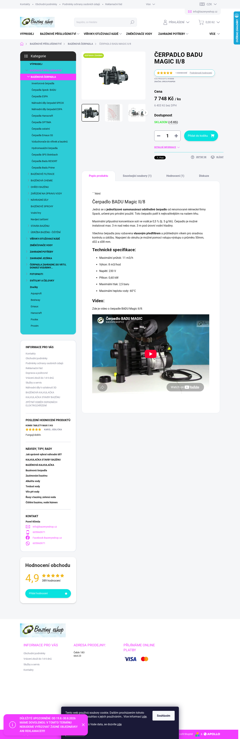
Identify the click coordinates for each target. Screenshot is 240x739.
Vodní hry (36, 212)
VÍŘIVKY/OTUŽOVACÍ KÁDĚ (45, 238)
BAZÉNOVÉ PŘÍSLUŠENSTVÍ (45, 70)
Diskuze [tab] (204, 175)
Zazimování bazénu (36, 475)
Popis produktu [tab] (98, 175)
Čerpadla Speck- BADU (44, 89)
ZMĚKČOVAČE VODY (41, 245)
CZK (209, 4)
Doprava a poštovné (37, 373)
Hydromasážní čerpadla (45, 148)
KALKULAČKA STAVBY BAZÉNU (43, 397)
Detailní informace (165, 147)
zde (144, 716)
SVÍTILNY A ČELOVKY (42, 280)
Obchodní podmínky (46, 4)
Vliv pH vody (32, 491)
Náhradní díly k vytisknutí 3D (41, 387)
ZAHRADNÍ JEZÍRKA (41, 258)
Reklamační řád (113, 4)
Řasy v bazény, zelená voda (41, 497)
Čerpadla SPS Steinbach (45, 154)
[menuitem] (28, 34)
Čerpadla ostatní (41, 128)
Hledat (132, 22)
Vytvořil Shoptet (184, 734)
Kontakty (25, 4)
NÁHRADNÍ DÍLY (39, 199)
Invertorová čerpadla (43, 83)
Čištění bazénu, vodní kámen (42, 502)
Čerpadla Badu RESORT (44, 161)
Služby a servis (34, 382)
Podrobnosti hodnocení (201, 73)
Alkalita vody (33, 481)
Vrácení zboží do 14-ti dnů (40, 377)
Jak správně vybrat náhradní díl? (44, 454)
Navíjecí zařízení (39, 219)
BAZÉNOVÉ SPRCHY (42, 206)
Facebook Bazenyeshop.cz (47, 537)
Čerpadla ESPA (40, 96)
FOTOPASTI (36, 274)
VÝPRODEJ (36, 64)
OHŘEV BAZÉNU (40, 187)
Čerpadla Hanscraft (42, 115)
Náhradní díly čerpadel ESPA (47, 109)
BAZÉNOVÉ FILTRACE (42, 174)
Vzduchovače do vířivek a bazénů (50, 141)
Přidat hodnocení (38, 593)
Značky (34, 287)
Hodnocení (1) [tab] (175, 175)
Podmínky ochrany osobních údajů (81, 4)
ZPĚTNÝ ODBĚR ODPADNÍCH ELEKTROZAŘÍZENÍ (41, 404)
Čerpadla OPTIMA (41, 122)
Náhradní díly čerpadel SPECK (48, 103)
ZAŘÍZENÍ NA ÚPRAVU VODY (46, 193)
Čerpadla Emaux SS (42, 135)
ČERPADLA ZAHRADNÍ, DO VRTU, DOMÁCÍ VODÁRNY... (48, 266)
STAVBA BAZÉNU (40, 225)
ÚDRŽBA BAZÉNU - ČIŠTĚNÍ (46, 232)
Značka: (164, 82)
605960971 (39, 532)
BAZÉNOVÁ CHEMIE (42, 180)
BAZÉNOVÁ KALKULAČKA (40, 392)
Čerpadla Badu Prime (43, 167)
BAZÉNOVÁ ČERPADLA (43, 76)
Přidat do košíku (198, 135)
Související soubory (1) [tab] (137, 175)
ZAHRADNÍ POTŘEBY (41, 251)
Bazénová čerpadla (36, 470)
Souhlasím (163, 715)
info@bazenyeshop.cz (45, 526)
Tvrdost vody (33, 486)
